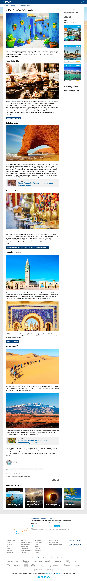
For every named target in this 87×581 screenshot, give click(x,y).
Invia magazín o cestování (26, 550)
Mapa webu (23, 552)
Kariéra (36, 544)
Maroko (41, 469)
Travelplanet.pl (58, 573)
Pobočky (37, 546)
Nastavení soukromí (53, 542)
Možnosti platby (24, 548)
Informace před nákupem (26, 542)
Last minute (9, 544)
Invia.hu (52, 573)
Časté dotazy (23, 540)
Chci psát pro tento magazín (69, 93)
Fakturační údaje (24, 546)
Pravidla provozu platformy (55, 544)
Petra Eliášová (16, 463)
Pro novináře (38, 540)
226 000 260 (75, 544)
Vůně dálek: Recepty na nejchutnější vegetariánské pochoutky (32, 441)
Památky (20, 469)
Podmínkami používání (45, 532)
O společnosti (38, 550)
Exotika (8, 546)
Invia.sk (48, 573)
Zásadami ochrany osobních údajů (57, 532)
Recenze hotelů (9, 550)
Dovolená (8, 542)
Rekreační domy (9, 552)
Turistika (36, 469)
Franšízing (37, 548)
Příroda (25, 469)
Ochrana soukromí (53, 540)
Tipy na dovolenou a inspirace (9, 5)
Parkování (8, 548)
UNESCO (30, 469)
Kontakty (37, 552)
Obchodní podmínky (25, 544)
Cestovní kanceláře (10, 540)
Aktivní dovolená (13, 469)
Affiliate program (39, 542)
